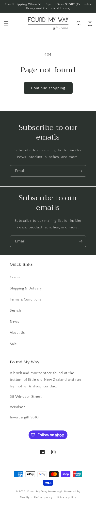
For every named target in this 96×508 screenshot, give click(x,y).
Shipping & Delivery (26, 288)
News (14, 322)
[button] (6, 23)
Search (15, 311)
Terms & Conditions (25, 300)
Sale (13, 344)
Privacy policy (66, 497)
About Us (17, 333)
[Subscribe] (80, 171)
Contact (16, 277)
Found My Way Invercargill (45, 491)
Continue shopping (48, 88)
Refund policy (43, 497)
